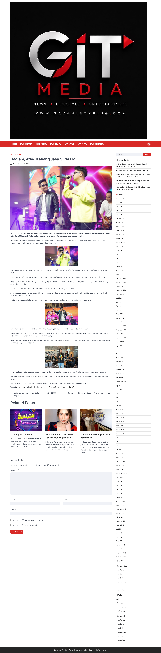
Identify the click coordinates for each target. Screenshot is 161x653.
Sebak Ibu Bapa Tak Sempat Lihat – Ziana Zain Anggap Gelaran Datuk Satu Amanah (133, 188)
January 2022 (120, 413)
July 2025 (119, 250)
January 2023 (120, 366)
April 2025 (119, 262)
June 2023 (119, 350)
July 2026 (119, 202)
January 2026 (120, 226)
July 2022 (119, 389)
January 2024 (120, 322)
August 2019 (120, 525)
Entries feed (119, 603)
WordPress (102, 650)
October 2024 (120, 286)
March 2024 (120, 314)
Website (13, 509)
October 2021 (120, 425)
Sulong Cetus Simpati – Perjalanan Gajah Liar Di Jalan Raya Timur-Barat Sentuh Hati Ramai (133, 175)
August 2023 (120, 342)
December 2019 (121, 509)
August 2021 (120, 433)
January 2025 (120, 274)
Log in (117, 599)
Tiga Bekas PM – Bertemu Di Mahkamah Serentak (132, 170)
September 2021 (121, 429)
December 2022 (121, 369)
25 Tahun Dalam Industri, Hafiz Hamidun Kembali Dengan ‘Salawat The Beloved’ (131, 165)
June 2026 (119, 206)
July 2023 (119, 346)
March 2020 (120, 497)
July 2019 (119, 529)
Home (14, 144)
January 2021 (120, 457)
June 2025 (119, 254)
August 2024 (120, 294)
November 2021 (121, 421)
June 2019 (119, 533)
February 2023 (120, 361)
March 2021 (120, 449)
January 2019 (120, 549)
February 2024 (120, 318)
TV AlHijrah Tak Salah (21, 434)
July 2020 (119, 481)
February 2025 (120, 270)
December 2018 (121, 553)
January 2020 (120, 505)
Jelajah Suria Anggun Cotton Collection (53, 387)
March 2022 (120, 405)
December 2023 (121, 326)
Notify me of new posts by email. (25, 525)
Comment (14, 470)
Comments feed (121, 607)
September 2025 (121, 242)
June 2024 (119, 302)
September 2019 (121, 521)
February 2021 (120, 453)
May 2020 (119, 489)
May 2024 (119, 306)
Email (65, 499)
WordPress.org (120, 611)
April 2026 (119, 214)
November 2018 (121, 557)
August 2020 (120, 477)
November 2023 (121, 330)
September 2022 (121, 381)
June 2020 (119, 485)
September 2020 (121, 473)
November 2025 (121, 234)
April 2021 (119, 445)
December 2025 (121, 230)
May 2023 (119, 354)
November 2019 (121, 513)
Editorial (14, 164)
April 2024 (119, 310)
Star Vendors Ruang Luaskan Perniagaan (95, 436)
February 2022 (120, 409)
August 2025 (120, 246)
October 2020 (120, 469)
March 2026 (120, 218)
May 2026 (119, 210)
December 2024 (121, 278)
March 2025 (120, 266)
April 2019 (119, 537)
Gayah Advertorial (97, 144)
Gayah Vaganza (26, 144)
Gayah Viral (82, 144)
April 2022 (119, 401)
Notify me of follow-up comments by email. (29, 520)
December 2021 (121, 417)
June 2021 (119, 437)
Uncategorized (120, 590)
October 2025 (120, 238)
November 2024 (121, 282)
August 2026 (120, 198)
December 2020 (121, 461)
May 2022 (119, 397)
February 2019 (120, 545)
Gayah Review (55, 144)
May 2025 (119, 258)
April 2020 (119, 493)
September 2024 (121, 290)
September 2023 (121, 338)
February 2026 (120, 222)
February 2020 (120, 501)
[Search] (149, 144)
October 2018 (120, 561)
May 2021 (119, 441)
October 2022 (120, 377)
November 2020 (121, 465)
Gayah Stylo (69, 144)
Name (13, 499)
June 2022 (119, 393)
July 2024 (119, 298)
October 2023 (120, 334)
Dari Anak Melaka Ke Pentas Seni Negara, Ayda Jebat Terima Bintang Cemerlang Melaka (132, 181)
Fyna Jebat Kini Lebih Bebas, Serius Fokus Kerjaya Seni (60, 436)
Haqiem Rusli (33, 387)
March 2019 (120, 541)
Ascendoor (84, 650)
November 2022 (121, 374)
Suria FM (72, 387)
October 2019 (120, 517)
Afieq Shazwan (21, 387)
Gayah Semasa (41, 144)
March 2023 (120, 358)
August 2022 (120, 385)
